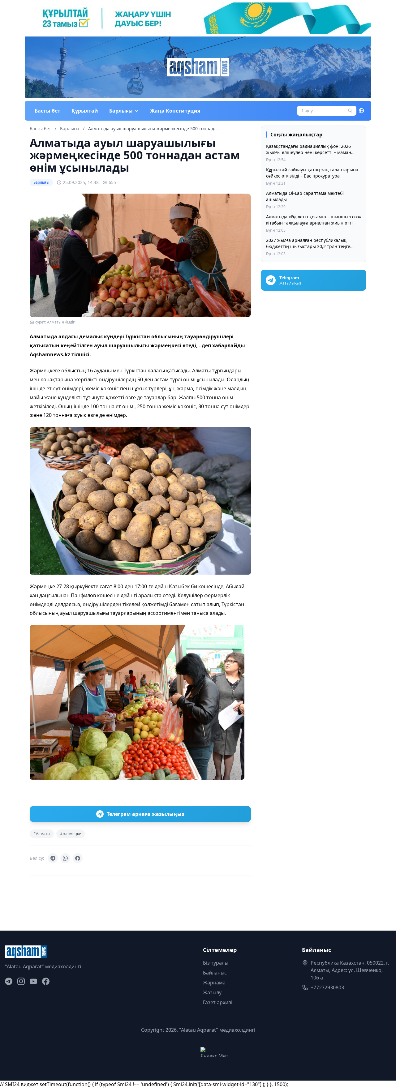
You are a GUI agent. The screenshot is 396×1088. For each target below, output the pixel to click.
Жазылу (212, 992)
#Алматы (41, 833)
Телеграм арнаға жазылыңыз (145, 814)
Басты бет (47, 110)
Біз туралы (215, 962)
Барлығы (70, 128)
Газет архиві (217, 1002)
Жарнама (214, 982)
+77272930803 (327, 987)
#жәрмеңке (70, 833)
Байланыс (215, 972)
